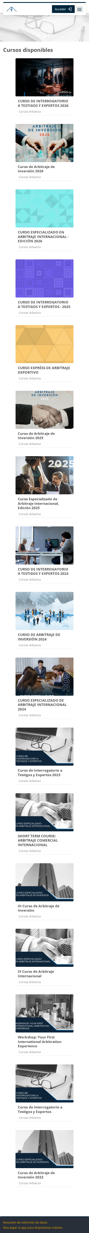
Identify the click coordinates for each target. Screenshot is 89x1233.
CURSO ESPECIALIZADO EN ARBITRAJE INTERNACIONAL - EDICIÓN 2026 (43, 236)
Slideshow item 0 (40, 36)
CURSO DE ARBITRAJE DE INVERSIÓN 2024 (39, 637)
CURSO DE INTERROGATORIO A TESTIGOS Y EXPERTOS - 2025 (44, 304)
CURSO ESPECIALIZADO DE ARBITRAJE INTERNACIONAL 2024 (42, 705)
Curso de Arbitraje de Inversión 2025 (36, 435)
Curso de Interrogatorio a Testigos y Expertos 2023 (40, 772)
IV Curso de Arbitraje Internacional (36, 973)
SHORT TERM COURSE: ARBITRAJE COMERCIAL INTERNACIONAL (38, 840)
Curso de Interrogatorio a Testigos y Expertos (40, 1109)
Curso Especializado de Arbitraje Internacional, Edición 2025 (38, 503)
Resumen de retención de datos (25, 1222)
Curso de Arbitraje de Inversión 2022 (36, 1175)
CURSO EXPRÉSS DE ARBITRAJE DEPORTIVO (44, 370)
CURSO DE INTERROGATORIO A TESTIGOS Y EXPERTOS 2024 (43, 571)
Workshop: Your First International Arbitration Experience (39, 1041)
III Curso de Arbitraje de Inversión (38, 908)
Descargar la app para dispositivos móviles (33, 1228)
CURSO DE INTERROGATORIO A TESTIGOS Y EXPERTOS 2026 (43, 103)
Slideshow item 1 (44, 36)
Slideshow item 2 (49, 36)
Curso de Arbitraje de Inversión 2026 (36, 169)
